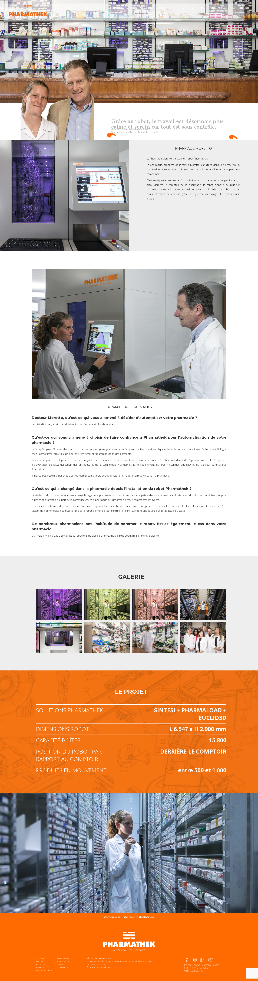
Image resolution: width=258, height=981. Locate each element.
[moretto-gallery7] (59, 637)
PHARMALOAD (43, 967)
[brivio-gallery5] (203, 604)
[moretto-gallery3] (107, 604)
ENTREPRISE (63, 958)
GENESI (40, 961)
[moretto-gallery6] (155, 637)
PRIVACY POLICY (192, 964)
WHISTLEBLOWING (193, 970)
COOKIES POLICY (210, 964)
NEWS (60, 964)
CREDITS (204, 967)
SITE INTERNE (191, 967)
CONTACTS (62, 967)
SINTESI (40, 958)
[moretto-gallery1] (203, 637)
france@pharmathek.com (99, 967)
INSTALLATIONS (44, 970)
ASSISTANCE (63, 961)
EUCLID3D (41, 964)
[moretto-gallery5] (107, 637)
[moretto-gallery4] (155, 604)
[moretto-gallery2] (59, 604)
